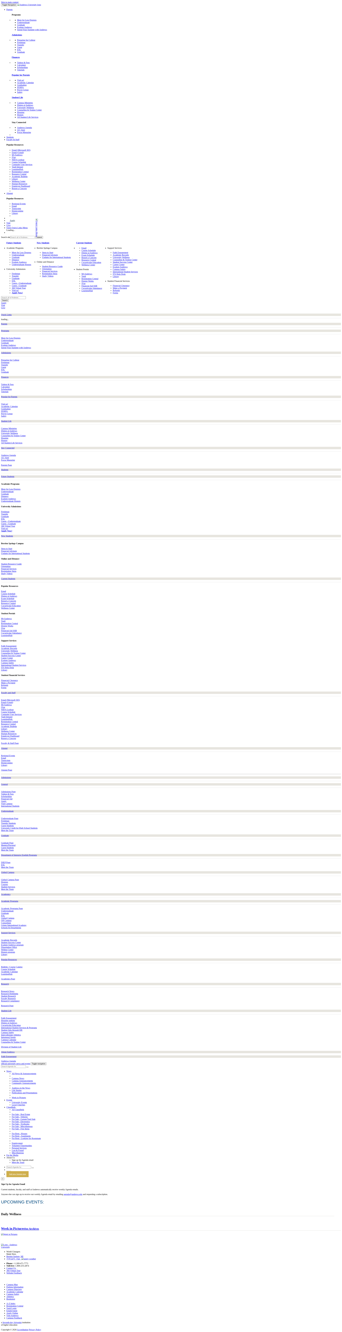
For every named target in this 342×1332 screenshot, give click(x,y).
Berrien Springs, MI (14, 1256)
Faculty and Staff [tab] (8, 693)
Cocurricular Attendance (91, 288)
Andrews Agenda (24, 127)
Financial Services (49, 271)
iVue (14, 157)
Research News (7, 991)
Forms (115, 293)
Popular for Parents (21, 75)
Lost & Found (18, 1150)
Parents (9, 9)
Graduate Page (7, 843)
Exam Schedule (88, 255)
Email (14, 206)
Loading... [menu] (10, 230)
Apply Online (12, 1313)
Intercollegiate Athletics (11, 1035)
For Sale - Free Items (20, 1129)
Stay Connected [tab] (7, 448)
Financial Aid (6, 799)
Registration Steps (49, 273)
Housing (20, 112)
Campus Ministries (25, 103)
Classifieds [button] (10, 1107)
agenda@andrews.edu (73, 1194)
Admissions (17, 35)
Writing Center (7, 950)
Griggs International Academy (13, 925)
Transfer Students (8, 823)
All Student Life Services (27, 117)
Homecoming (17, 211)
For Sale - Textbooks (20, 1124)
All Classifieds (18, 1109)
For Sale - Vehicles (20, 1117)
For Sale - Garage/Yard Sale (23, 1119)
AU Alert (21, 130)
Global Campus (7, 918)
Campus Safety (119, 269)
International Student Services (125, 272)
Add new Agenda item (17, 1174)
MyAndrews (17, 155)
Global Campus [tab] (7, 872)
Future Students (13, 243)
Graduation (22, 85)
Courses (4, 884)
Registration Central (20, 172)
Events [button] (9, 1100)
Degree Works (87, 281)
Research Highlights (9, 994)
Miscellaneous (18, 1153)
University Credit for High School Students (19, 828)
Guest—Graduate (19, 285)
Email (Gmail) (18, 152)
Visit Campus (6, 804)
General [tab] (4, 784)
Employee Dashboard (21, 186)
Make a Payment (120, 288)
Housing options (8, 1020)
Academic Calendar (25, 82)
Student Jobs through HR (11, 1030)
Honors (20, 115)
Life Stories (17, 1090)
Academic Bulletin (20, 176)
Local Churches (18, 1105)
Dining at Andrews (25, 105)
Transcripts (16, 208)
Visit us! (20, 80)
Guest (19, 47)
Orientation (47, 269)
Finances (16, 57)
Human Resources (19, 184)
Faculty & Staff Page (20, 191)
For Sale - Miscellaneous (22, 1126)
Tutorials (20, 70)
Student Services (8, 887)
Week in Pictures (19, 1097)
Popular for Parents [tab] (9, 397)
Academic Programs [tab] (9, 901)
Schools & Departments (11, 928)
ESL (19, 50)
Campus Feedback (14, 1318)
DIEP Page (5, 862)
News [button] (8, 1071)
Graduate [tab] (5, 835)
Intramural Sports (8, 1037)
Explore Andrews (24, 27)
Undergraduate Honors (21, 264)
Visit (8, 223)
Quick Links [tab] (6, 315)
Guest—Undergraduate (21, 283)
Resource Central (19, 174)
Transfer (20, 45)
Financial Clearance (121, 285)
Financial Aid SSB (89, 286)
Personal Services (19, 1148)
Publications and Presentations (24, 1093)
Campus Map (12, 1284)
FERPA (20, 87)
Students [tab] (4, 470)
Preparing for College (26, 40)
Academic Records (121, 255)
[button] (26, 228)
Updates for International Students (56, 257)
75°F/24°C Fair (14, 1259)
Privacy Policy (35, 1330)
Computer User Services (22, 164)
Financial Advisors (50, 255)
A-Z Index (10, 1303)
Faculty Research (8, 998)
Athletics (10, 1296)
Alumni (9, 193)
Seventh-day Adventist (12, 1322)
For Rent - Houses (19, 1133)
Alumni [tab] (4, 748)
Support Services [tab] (8, 933)
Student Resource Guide (52, 266)
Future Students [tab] (7, 476)
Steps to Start (47, 252)
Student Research (8, 996)
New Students (43, 243)
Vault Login (11, 1308)
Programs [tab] (5, 331)
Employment (17, 1143)
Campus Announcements (22, 1081)
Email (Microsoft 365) (21, 150)
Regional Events (19, 204)
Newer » (330, 1220)
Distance (15, 260)
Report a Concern (19, 188)
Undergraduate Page (9, 818)
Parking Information (14, 1287)
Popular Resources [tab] (9, 959)
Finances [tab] (5, 377)
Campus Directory (14, 1289)
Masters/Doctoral (8, 845)
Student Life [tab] (6, 421)
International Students (10, 806)
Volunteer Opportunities (22, 1145)
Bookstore (10, 1299)
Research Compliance (10, 1001)
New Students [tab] (7, 536)
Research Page (7, 1006)
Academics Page (8, 979)
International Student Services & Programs (19, 1028)
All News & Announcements (24, 1073)
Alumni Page (17, 216)
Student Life (17, 97)
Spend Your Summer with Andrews (32, 30)
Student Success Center (123, 262)
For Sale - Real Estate (21, 1114)
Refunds (116, 290)
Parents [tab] (4, 324)
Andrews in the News (21, 1088)
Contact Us (11, 1268)
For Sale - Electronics (21, 1121)
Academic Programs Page (12, 908)
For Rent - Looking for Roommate (26, 1138)
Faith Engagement (120, 252)
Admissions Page (8, 792)
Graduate (21, 25)
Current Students (84, 243)
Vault (83, 276)
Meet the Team (7, 830)
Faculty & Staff (12, 139)
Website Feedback (14, 1273)
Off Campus (6, 920)
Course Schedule (19, 162)
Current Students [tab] (8, 579)
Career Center (119, 264)
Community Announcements (24, 1083)
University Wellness (25, 107)
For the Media (12, 1155)
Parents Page (17, 135)
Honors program (8, 952)
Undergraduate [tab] (7, 811)
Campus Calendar (8, 1040)
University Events (19, 1102)
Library (15, 179)
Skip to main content (9, 2)
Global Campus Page (10, 880)
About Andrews (8, 1052)
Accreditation (22, 1330)
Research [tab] (5, 984)
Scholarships (22, 67)
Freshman (21, 42)
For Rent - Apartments (21, 1136)
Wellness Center (18, 181)
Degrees (4, 882)
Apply (12, 220)
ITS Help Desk (119, 274)
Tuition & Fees (23, 62)
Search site (5, 237)
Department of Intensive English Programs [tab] (19, 855)
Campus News (18, 1078)
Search (5, 300)
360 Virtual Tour (19, 288)
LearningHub (17, 169)
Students (10, 137)
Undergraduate (23, 22)
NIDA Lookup (18, 160)
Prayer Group (23, 90)
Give (8, 225)
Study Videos (47, 276)
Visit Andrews (12, 1315)
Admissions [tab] (6, 353)
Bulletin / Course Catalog (11, 967)
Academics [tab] (5, 894)
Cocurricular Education (91, 262)
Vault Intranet (17, 167)
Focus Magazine (24, 132)
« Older (4, 1220)
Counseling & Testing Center (29, 110)
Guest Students (7, 826)
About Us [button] (10, 1157)
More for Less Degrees (26, 20)
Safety (19, 92)
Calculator (21, 65)
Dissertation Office (9, 947)
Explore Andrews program (12, 945)
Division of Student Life (11, 1047)
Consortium (6, 923)
